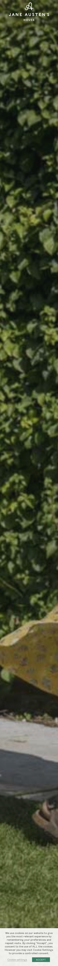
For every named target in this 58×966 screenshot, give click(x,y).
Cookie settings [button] (17, 959)
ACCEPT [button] (41, 959)
